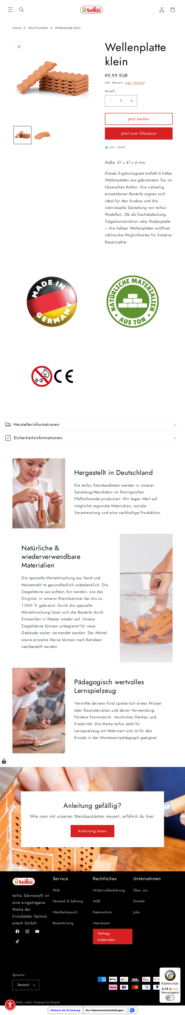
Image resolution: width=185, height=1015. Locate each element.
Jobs (136, 912)
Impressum (101, 923)
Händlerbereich (65, 912)
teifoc (28, 1002)
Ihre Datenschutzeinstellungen (105, 1010)
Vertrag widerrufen (106, 936)
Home (16, 28)
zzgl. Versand (135, 82)
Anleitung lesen (92, 831)
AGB (96, 901)
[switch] (170, 998)
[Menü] (177, 970)
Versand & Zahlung (68, 901)
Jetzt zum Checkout (138, 133)
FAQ (56, 890)
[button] (10, 9)
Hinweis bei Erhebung (66, 1010)
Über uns (140, 890)
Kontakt (139, 901)
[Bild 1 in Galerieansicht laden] (22, 135)
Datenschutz (102, 912)
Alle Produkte (38, 28)
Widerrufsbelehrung (109, 890)
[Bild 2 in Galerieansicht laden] (42, 135)
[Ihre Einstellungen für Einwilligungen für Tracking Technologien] (4, 761)
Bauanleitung (63, 923)
